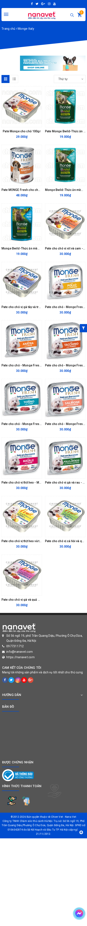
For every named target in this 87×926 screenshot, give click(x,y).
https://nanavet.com (20, 657)
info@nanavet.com (19, 651)
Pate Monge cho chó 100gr (22, 131)
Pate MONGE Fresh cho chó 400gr (25, 190)
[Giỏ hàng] (79, 15)
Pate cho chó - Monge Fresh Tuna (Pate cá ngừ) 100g (38, 424)
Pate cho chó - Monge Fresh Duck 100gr (29, 365)
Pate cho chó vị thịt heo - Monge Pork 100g (31, 482)
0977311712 (15, 646)
